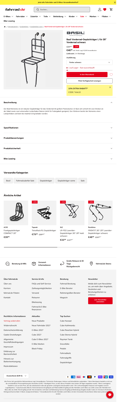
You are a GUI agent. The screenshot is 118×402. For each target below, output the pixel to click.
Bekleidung (58, 16)
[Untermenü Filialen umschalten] (110, 16)
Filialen (105, 16)
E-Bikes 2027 (37, 330)
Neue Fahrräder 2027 (41, 325)
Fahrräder (20, 16)
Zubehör (34, 16)
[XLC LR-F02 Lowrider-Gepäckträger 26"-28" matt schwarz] (72, 213)
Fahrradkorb (65, 353)
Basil (8, 180)
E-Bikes (7, 16)
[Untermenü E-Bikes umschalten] (12, 16)
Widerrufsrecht (10, 325)
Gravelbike (64, 344)
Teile (46, 16)
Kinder (72, 16)
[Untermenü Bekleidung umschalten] (65, 16)
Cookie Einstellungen (12, 335)
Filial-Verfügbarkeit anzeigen (89, 81)
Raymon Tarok (66, 339)
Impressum (8, 347)
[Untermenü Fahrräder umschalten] (26, 16)
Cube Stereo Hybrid (68, 335)
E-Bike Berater (66, 288)
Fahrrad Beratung (67, 283)
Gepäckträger (24, 26)
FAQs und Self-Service (41, 283)
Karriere (7, 288)
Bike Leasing (9, 21)
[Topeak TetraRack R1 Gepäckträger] (44, 213)
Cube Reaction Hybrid (69, 330)
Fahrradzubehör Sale (25, 180)
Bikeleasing (37, 302)
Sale (82, 16)
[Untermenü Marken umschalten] (98, 16)
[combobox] (62, 9)
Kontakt (7, 297)
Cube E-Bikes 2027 (40, 339)
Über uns (7, 283)
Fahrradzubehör (13, 26)
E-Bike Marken (38, 344)
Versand (35, 293)
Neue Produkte (38, 321)
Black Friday (37, 348)
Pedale (63, 348)
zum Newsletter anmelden (100, 301)
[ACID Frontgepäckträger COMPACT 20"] (16, 213)
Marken (93, 16)
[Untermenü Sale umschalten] (86, 16)
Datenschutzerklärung (13, 330)
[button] (104, 9)
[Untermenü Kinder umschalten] (76, 16)
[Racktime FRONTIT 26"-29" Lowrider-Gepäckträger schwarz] (100, 213)
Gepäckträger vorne (36, 26)
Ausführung (70, 58)
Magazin (64, 297)
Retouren (36, 297)
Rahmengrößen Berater (70, 293)
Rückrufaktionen (11, 366)
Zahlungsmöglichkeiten (42, 288)
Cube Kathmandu (67, 325)
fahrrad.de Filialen (11, 293)
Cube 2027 (36, 335)
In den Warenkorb (87, 74)
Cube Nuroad (65, 321)
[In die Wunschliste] (110, 74)
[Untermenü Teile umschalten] (49, 16)
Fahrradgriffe (65, 358)
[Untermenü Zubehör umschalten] (39, 16)
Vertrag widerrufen (12, 321)
